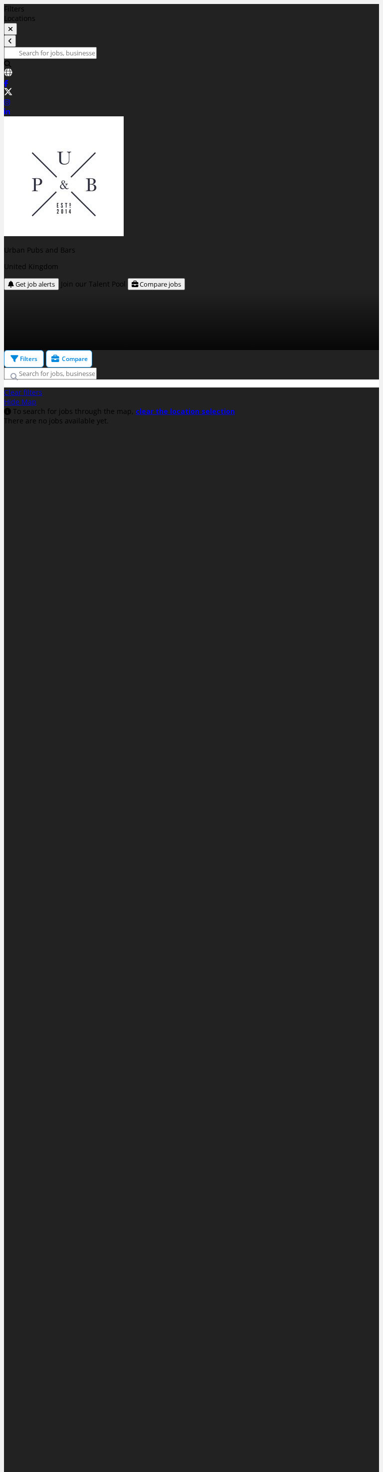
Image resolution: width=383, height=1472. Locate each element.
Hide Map (20, 401)
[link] (191, 73)
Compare (74, 359)
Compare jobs (159, 284)
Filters (27, 359)
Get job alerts (34, 284)
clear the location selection (185, 411)
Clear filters (23, 392)
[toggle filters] (10, 29)
